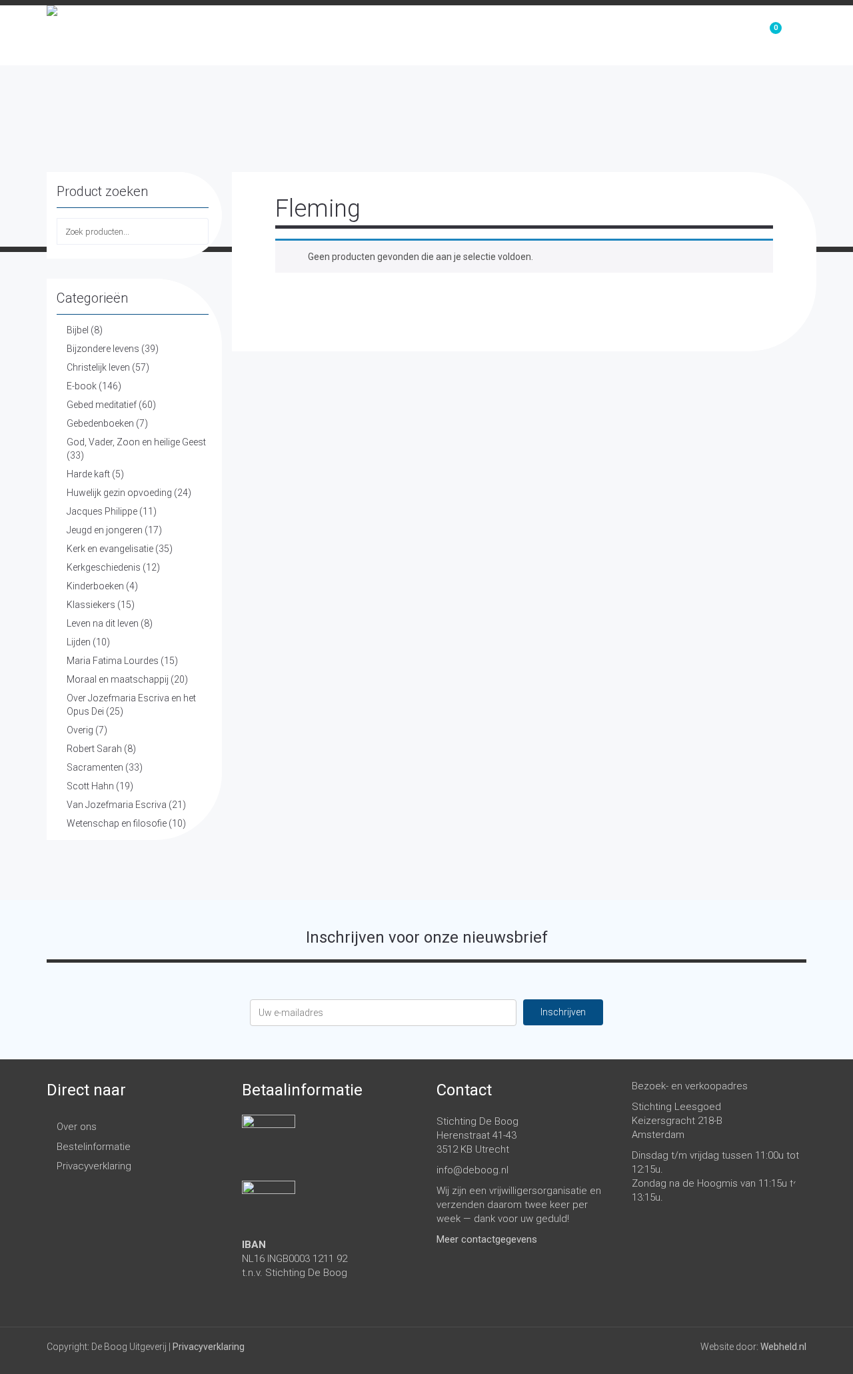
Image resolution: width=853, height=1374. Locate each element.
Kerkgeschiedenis (104, 567)
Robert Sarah (94, 748)
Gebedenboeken (100, 423)
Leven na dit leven (103, 623)
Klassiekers (91, 604)
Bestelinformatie (94, 1147)
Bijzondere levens (103, 348)
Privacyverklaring (94, 1166)
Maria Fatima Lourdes (113, 660)
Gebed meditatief (102, 404)
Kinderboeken (95, 586)
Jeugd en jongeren (105, 530)
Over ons (696, 35)
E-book (82, 386)
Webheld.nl (783, 1346)
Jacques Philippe (102, 511)
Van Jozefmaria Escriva (117, 804)
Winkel (619, 35)
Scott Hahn (90, 786)
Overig (80, 730)
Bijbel (78, 330)
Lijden (79, 642)
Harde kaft (88, 474)
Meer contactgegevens (486, 1239)
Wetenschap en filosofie (117, 823)
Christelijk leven (98, 367)
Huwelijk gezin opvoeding (119, 492)
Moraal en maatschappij (118, 679)
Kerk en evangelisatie (110, 548)
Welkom (548, 35)
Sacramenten (95, 767)
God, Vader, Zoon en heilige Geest (136, 442)
